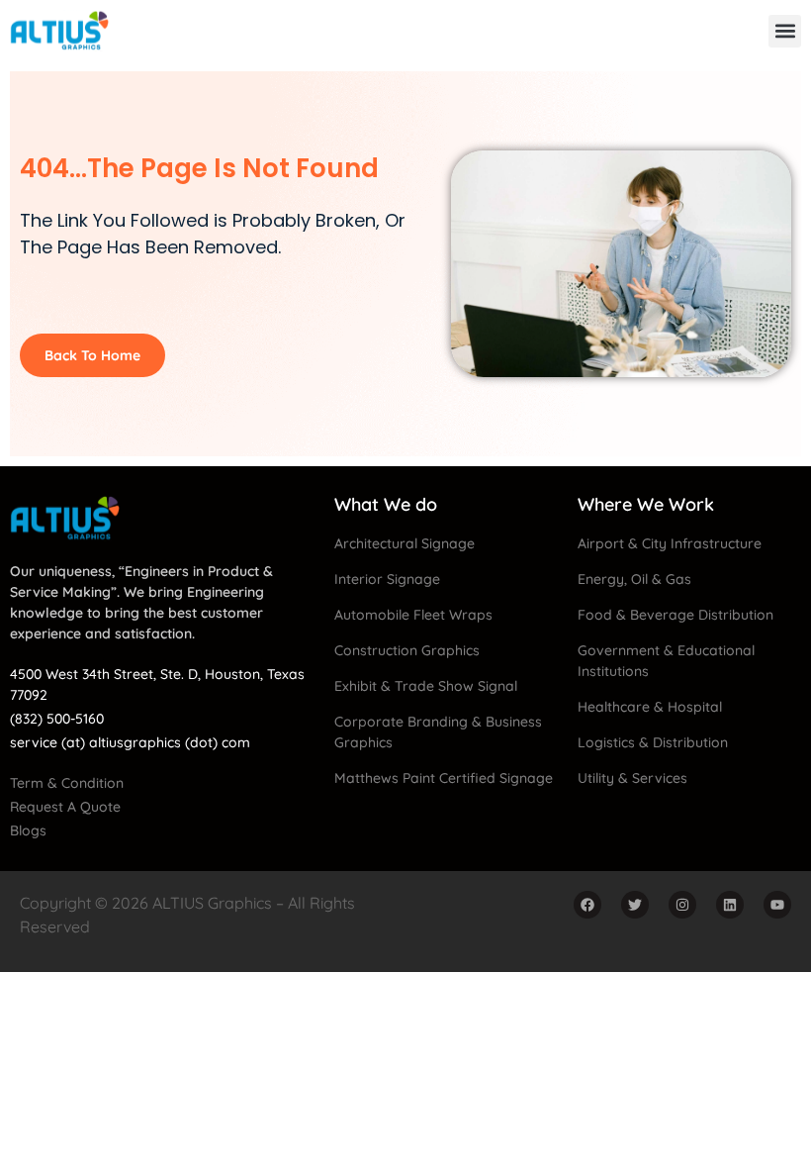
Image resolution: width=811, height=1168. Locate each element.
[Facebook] (587, 905)
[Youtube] (777, 905)
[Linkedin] (730, 905)
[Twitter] (635, 905)
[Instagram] (682, 905)
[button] (784, 31)
